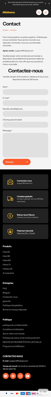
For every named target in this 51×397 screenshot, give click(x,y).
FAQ (5, 288)
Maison (5, 30)
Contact (13, 30)
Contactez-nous (10, 297)
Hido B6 (6, 256)
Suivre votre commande (14, 333)
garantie (7, 301)
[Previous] (5, 3)
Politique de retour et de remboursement (21, 338)
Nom (5, 87)
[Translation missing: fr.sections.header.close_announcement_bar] (49, 3)
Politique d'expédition (13, 305)
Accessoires (8, 273)
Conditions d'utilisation (13, 329)
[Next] (45, 3)
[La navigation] (46, 12)
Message (7, 130)
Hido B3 (6, 252)
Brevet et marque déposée (15, 309)
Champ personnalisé (12, 119)
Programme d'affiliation (14, 346)
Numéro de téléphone (13, 109)
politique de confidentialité (15, 325)
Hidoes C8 (7, 269)
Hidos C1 (7, 264)
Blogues (6, 292)
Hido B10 (7, 260)
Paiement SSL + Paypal (26, 233)
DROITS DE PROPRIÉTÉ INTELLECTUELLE (22, 342)
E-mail (6, 98)
